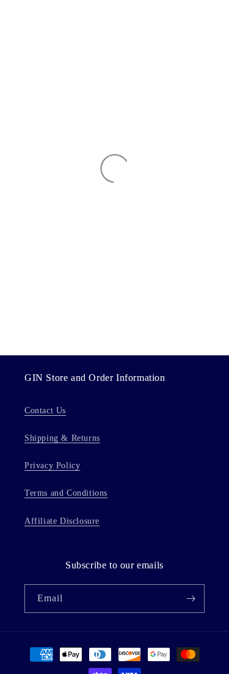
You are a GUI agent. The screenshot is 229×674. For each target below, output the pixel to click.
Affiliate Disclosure (62, 521)
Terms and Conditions (65, 493)
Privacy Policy (52, 465)
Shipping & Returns (62, 438)
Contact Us (45, 410)
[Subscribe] (190, 598)
